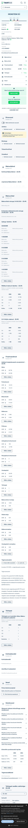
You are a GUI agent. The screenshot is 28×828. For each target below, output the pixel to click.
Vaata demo (14, 93)
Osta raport (14, 102)
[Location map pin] (10, 39)
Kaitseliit (4, 798)
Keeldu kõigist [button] (21, 821)
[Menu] (24, 2)
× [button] (26, 805)
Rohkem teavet (10, 813)
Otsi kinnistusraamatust (11, 694)
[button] (14, 825)
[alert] (14, 816)
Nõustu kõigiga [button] (7, 821)
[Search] (21, 2)
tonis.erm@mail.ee (6, 44)
